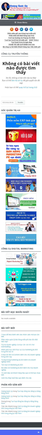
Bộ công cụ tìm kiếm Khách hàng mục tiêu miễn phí (21, 47)
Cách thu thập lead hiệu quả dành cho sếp (16, 378)
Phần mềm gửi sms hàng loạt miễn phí (22, 33)
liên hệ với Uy (17, 80)
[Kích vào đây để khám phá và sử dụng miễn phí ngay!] (21, 15)
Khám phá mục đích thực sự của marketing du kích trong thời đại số (19, 351)
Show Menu (22, 22)
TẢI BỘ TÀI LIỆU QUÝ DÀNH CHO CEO (21, 45)
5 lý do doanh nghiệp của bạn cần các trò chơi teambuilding (17, 346)
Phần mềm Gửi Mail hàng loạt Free (21, 36)
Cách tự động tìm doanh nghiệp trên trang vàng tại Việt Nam (20, 407)
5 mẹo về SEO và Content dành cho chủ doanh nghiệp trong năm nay (20, 356)
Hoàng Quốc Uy (7, 391)
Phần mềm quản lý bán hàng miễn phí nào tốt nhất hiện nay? (19, 340)
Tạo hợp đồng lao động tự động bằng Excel (20, 392)
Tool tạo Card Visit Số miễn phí (16, 40)
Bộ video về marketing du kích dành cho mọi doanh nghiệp (19, 369)
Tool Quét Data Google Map (21, 42)
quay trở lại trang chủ (28, 87)
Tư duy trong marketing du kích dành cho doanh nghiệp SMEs (18, 361)
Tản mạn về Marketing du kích (12, 365)
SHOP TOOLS (34, 40)
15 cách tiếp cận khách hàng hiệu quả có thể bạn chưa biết (20, 374)
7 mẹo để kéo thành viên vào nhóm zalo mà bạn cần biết (20, 335)
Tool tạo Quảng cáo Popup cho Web (21, 38)
